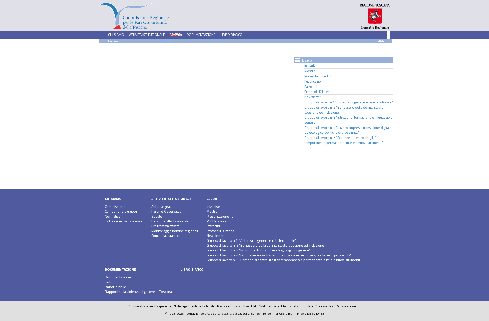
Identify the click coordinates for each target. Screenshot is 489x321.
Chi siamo (113, 198)
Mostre (309, 70)
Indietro (380, 41)
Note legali (181, 306)
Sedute (156, 216)
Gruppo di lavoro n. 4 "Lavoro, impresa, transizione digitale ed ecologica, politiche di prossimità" (348, 130)
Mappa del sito (292, 306)
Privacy (274, 306)
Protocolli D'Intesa (317, 91)
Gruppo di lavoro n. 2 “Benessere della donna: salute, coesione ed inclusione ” (344, 110)
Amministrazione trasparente (150, 306)
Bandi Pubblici (115, 286)
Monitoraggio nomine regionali (174, 230)
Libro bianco (231, 34)
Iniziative (311, 65)
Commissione (115, 206)
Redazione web (347, 306)
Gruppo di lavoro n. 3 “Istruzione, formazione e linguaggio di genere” (348, 120)
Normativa (112, 216)
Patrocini (310, 86)
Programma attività (165, 226)
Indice (309, 306)
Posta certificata (228, 306)
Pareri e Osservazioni (167, 211)
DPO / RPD (258, 306)
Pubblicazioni (313, 81)
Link (108, 282)
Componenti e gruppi (121, 211)
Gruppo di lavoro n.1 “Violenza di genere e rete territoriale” (348, 102)
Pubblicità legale (203, 306)
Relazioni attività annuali (169, 221)
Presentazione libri (318, 76)
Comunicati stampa (165, 235)
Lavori (212, 198)
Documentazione (120, 269)
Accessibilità (325, 306)
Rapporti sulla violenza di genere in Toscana (138, 291)
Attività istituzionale (171, 198)
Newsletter (312, 96)
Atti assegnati (161, 206)
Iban (246, 306)
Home (112, 41)
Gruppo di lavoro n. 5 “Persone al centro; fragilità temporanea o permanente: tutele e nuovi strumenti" (343, 140)
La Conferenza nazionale (124, 221)
